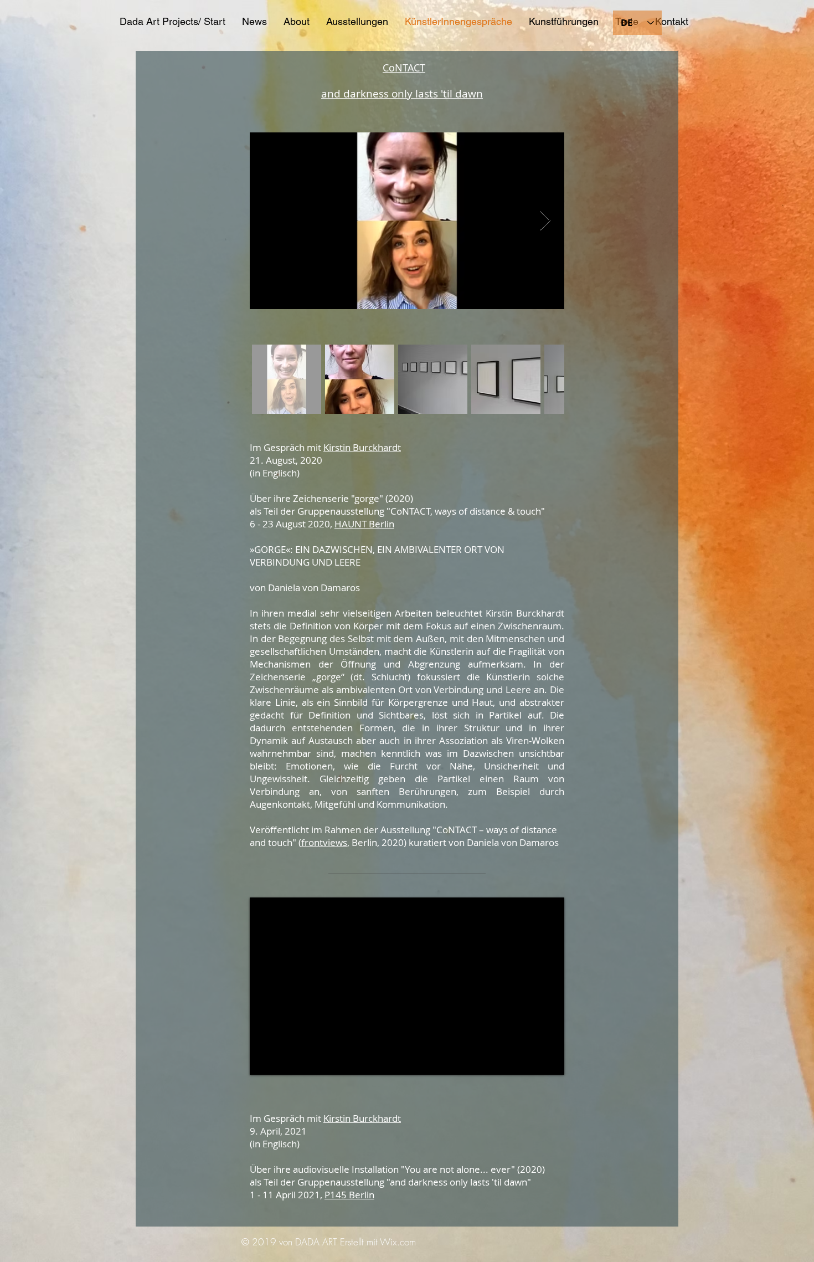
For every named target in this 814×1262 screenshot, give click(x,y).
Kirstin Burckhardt (362, 447)
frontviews (324, 842)
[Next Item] (545, 221)
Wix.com (398, 1241)
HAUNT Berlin (364, 523)
